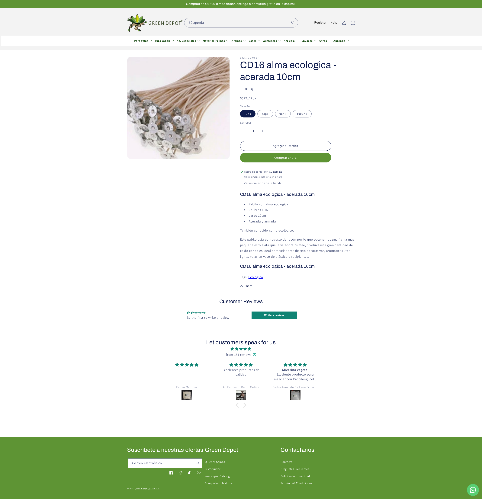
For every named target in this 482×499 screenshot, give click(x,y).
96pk (282, 114)
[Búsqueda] (293, 22)
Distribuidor (212, 469)
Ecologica (255, 277)
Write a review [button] (274, 315)
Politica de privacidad (295, 476)
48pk (265, 114)
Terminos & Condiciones (296, 483)
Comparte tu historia (218, 483)
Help (333, 22)
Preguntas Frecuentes (295, 469)
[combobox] (241, 22)
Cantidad (245, 123)
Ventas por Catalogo (218, 476)
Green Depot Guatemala (147, 488)
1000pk (302, 114)
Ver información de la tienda (262, 183)
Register (320, 22)
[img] (241, 349)
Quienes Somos (215, 462)
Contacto (286, 462)
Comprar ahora (285, 157)
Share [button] (248, 286)
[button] (141, 41)
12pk (247, 114)
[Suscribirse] (197, 463)
